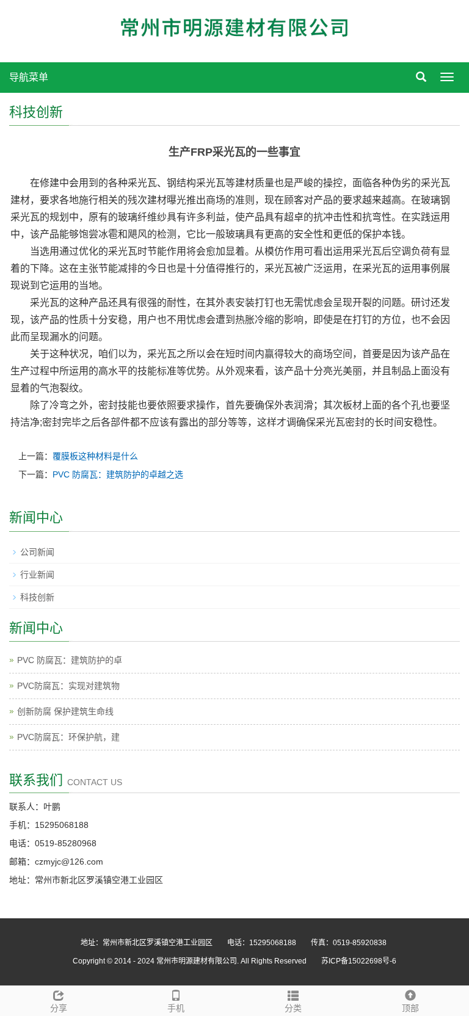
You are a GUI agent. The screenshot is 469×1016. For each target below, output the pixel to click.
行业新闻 (37, 574)
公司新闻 (37, 552)
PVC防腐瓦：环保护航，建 (68, 737)
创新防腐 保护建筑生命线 (65, 711)
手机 (175, 1008)
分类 (293, 1008)
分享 (58, 1008)
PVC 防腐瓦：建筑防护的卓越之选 (118, 474)
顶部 (410, 1008)
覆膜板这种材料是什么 (95, 456)
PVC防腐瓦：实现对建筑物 (68, 686)
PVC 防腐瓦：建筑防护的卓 (69, 660)
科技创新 (37, 597)
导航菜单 (28, 77)
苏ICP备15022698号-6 (358, 961)
